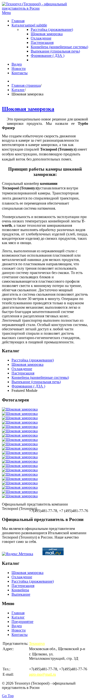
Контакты (20, 635)
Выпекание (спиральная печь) (36, 382)
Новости (19, 630)
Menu (6, 13)
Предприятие (22, 622)
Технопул (37, 643)
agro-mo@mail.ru (42, 674)
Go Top (8, 696)
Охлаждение (22, 369)
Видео (17, 626)
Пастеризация (23, 373)
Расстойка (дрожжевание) (33, 360)
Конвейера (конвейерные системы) (40, 377)
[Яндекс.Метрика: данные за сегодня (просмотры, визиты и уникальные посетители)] (17, 554)
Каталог (18, 90)
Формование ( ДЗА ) (28, 386)
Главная (18, 613)
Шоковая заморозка (28, 109)
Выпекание (21, 594)
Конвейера (20, 590)
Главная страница (26, 85)
